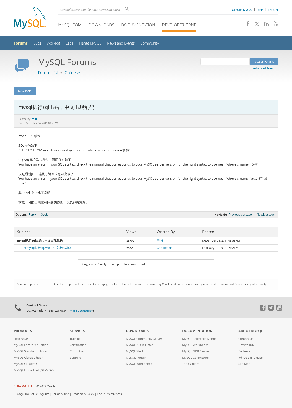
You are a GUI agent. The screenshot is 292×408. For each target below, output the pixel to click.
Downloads (101, 24)
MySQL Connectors (195, 358)
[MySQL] (29, 18)
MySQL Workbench (139, 364)
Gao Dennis (164, 248)
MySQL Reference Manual (199, 339)
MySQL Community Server (144, 339)
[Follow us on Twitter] (270, 309)
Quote (44, 214)
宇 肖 (160, 240)
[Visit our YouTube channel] (274, 25)
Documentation (138, 24)
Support (75, 358)
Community (149, 43)
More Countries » (81, 311)
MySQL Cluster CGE (27, 364)
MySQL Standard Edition (30, 351)
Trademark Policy (83, 394)
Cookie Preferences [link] (109, 394)
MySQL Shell (134, 351)
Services (77, 330)
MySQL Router (136, 358)
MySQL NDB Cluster (139, 345)
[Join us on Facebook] (246, 25)
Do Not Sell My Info (37, 394)
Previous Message (240, 214)
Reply (32, 214)
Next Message (266, 214)
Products (23, 330)
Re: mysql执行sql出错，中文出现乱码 (46, 248)
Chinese (72, 72)
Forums (21, 43)
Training (75, 339)
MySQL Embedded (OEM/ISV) (34, 370)
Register (273, 9)
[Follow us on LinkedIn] (265, 25)
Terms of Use (60, 394)
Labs (69, 43)
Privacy (18, 394)
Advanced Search (264, 68)
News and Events (121, 43)
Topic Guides (190, 364)
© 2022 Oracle (45, 386)
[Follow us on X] (255, 25)
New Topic (24, 91)
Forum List (48, 72)
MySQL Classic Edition (28, 358)
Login (260, 9)
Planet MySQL (90, 43)
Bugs (37, 43)
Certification (78, 345)
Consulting (77, 351)
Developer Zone (179, 24)
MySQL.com (70, 24)
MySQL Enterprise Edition (31, 345)
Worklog (53, 43)
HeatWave (21, 339)
